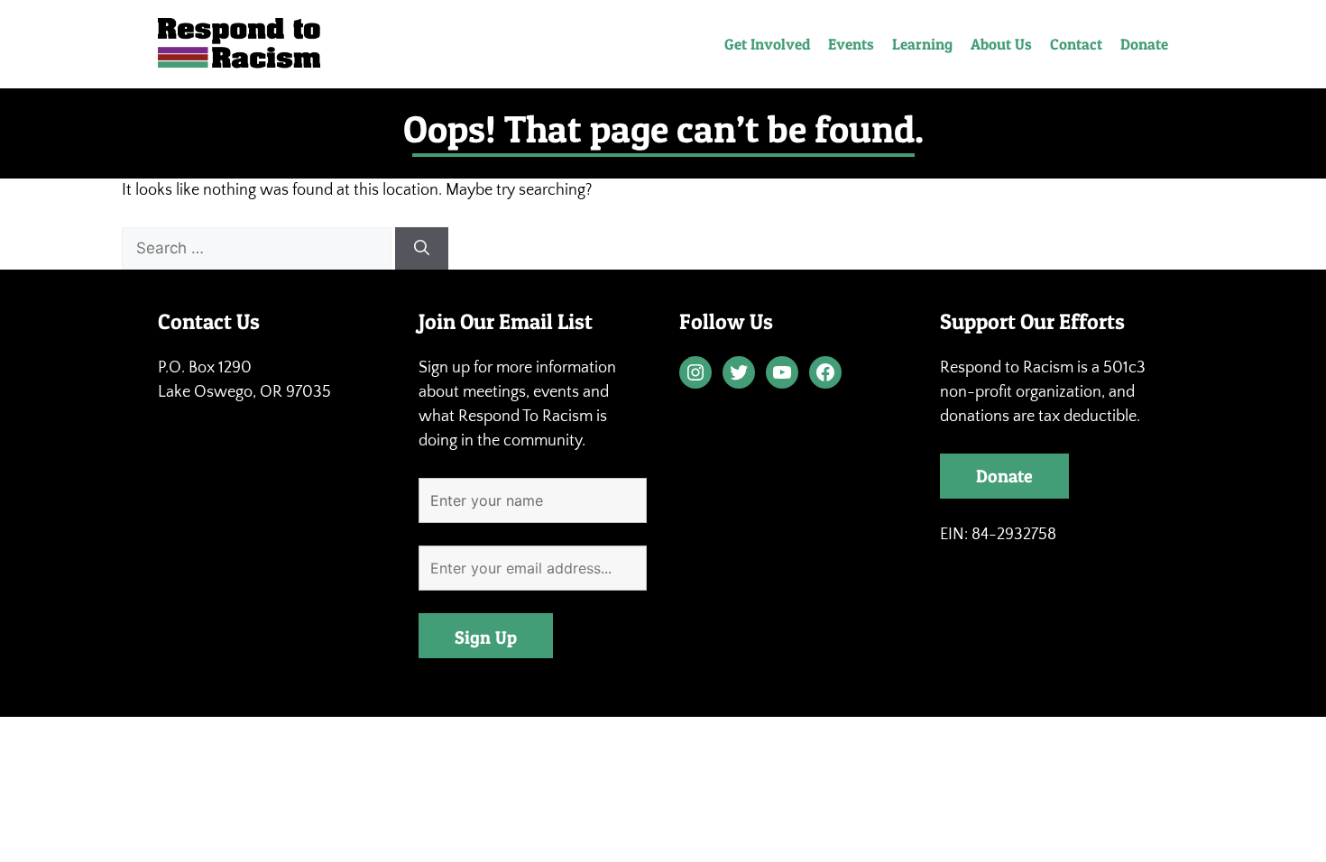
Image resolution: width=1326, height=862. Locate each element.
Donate (1144, 43)
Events (851, 43)
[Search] (421, 249)
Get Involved (767, 43)
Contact (1076, 43)
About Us (1001, 43)
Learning (922, 43)
